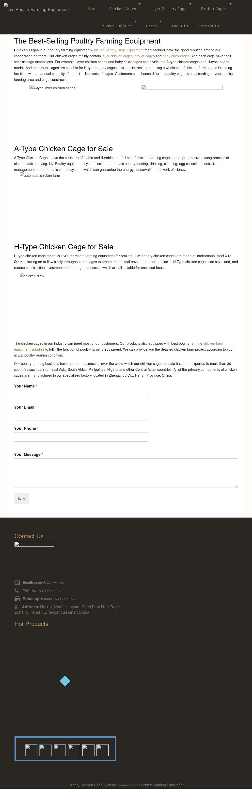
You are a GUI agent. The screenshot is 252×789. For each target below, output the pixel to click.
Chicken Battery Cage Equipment (117, 49)
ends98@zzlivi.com (43, 582)
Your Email (25, 407)
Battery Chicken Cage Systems (93, 784)
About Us (180, 25)
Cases (151, 25)
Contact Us (209, 25)
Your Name (25, 386)
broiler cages (145, 55)
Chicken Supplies (116, 25)
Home (93, 8)
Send (21, 498)
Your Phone (26, 428)
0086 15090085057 (59, 598)
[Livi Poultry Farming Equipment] (37, 9)
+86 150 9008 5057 (41, 590)
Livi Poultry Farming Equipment (159, 784)
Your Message (28, 454)
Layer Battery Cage (168, 8)
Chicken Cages (122, 8)
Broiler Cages (214, 8)
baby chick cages (176, 55)
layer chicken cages (117, 55)
